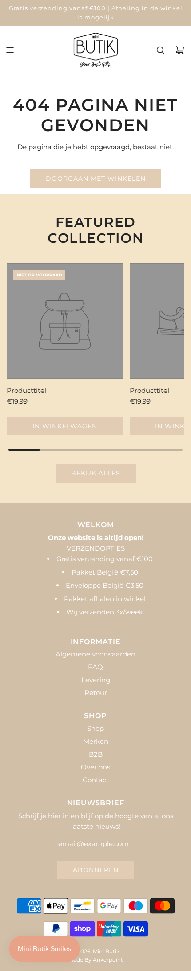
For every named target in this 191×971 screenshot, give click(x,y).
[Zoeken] (160, 50)
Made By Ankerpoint (95, 959)
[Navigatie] (10, 50)
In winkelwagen (64, 426)
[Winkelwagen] (180, 50)
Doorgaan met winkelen (96, 179)
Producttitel (26, 390)
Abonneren (96, 870)
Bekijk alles (95, 473)
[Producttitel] (65, 321)
